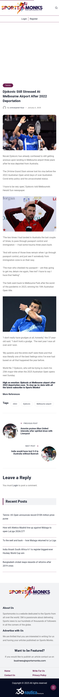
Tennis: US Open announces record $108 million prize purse (28, 517)
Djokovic (26, 404)
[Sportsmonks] (22, 7)
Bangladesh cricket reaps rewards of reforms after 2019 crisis (27, 564)
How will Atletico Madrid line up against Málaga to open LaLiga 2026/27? (27, 529)
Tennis (8, 85)
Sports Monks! (33, 387)
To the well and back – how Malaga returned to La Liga (29, 540)
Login (15, 485)
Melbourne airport (44, 404)
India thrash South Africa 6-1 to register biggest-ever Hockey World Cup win (28, 551)
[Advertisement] (29, 54)
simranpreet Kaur (17, 108)
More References (11, 394)
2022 (15, 404)
